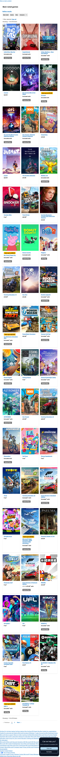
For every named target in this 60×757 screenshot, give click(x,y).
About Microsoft (9, 747)
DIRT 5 (6, 706)
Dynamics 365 (21, 742)
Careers (2, 747)
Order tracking (22, 735)
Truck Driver (26, 215)
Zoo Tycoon (25, 417)
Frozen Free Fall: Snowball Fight (8, 663)
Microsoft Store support (6, 735)
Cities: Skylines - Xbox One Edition (47, 52)
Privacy (31, 754)
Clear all (14, 19)
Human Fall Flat (45, 334)
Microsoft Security (12, 742)
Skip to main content (5, 1)
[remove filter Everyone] (26, 15)
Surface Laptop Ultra (21, 731)
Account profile (43, 733)
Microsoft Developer (30, 744)
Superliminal (26, 52)
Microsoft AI (3, 742)
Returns (16, 735)
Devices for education (25, 736)
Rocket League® (46, 295)
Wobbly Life (44, 175)
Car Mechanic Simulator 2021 (11, 337)
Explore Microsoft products (21, 733)
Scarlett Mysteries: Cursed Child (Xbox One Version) (48, 216)
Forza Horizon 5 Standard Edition (48, 496)
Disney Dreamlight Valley (48, 377)
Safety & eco (3, 756)
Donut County (26, 252)
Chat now (49, 748)
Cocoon (6, 93)
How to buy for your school (13, 738)
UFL (23, 623)
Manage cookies (38, 754)
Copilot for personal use (6, 733)
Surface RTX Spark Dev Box (34, 731)
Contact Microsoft (24, 754)
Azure (22, 744)
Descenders (7, 456)
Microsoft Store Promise (46, 735)
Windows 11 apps (34, 733)
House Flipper (8, 377)
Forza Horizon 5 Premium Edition (29, 583)
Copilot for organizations (49, 731)
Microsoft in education (12, 736)
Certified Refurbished (33, 735)
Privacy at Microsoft (28, 747)
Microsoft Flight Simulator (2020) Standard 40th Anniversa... (27, 541)
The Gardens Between (28, 175)
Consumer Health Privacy (7, 754)
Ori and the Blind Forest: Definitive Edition (11, 135)
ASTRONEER (7, 417)
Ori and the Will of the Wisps (28, 93)
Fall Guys (25, 456)
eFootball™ (7, 623)
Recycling (9, 756)
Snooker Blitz (8, 215)
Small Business (16, 744)
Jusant (6, 175)
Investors (36, 747)
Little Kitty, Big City (9, 52)
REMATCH (44, 623)
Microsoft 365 (29, 742)
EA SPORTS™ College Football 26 (28, 704)
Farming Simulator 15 (10, 295)
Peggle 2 (43, 252)
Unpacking (44, 135)
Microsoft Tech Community (17, 745)
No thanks (49, 751)
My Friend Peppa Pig (10, 255)
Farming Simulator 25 (28, 495)
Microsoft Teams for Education (39, 736)
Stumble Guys (8, 536)
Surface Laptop (11, 731)
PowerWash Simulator (28, 334)
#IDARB (43, 582)
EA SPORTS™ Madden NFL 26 (48, 663)
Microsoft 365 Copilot (6, 744)
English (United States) (6, 751)
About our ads (17, 756)
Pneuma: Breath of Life (48, 536)
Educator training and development (31, 738)
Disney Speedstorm (46, 456)
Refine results (7, 11)
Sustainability (3, 749)
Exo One (24, 295)
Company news (18, 747)
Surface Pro (3, 731)
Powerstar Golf (8, 582)
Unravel (43, 95)
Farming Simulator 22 (47, 417)
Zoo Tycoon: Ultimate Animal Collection (28, 135)
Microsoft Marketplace (32, 745)
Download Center (53, 733)
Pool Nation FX (26, 663)
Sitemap (16, 754)
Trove (5, 495)
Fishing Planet (26, 377)
